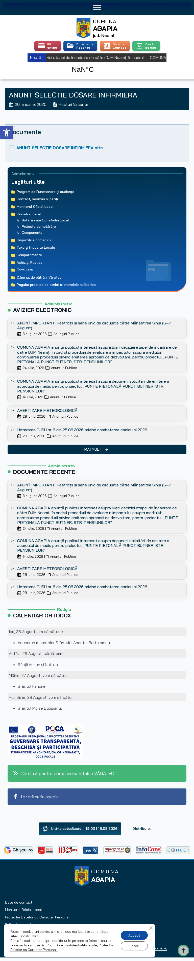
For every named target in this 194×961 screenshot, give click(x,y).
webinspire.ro (156, 949)
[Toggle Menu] (97, 7)
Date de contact (18, 902)
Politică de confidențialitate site (72, 945)
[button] (6, 132)
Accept (134, 935)
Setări (134, 946)
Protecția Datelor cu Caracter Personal (37, 917)
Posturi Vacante (73, 104)
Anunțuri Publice (67, 334)
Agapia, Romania (97, 64)
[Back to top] (183, 950)
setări (40, 945)
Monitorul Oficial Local (23, 909)
